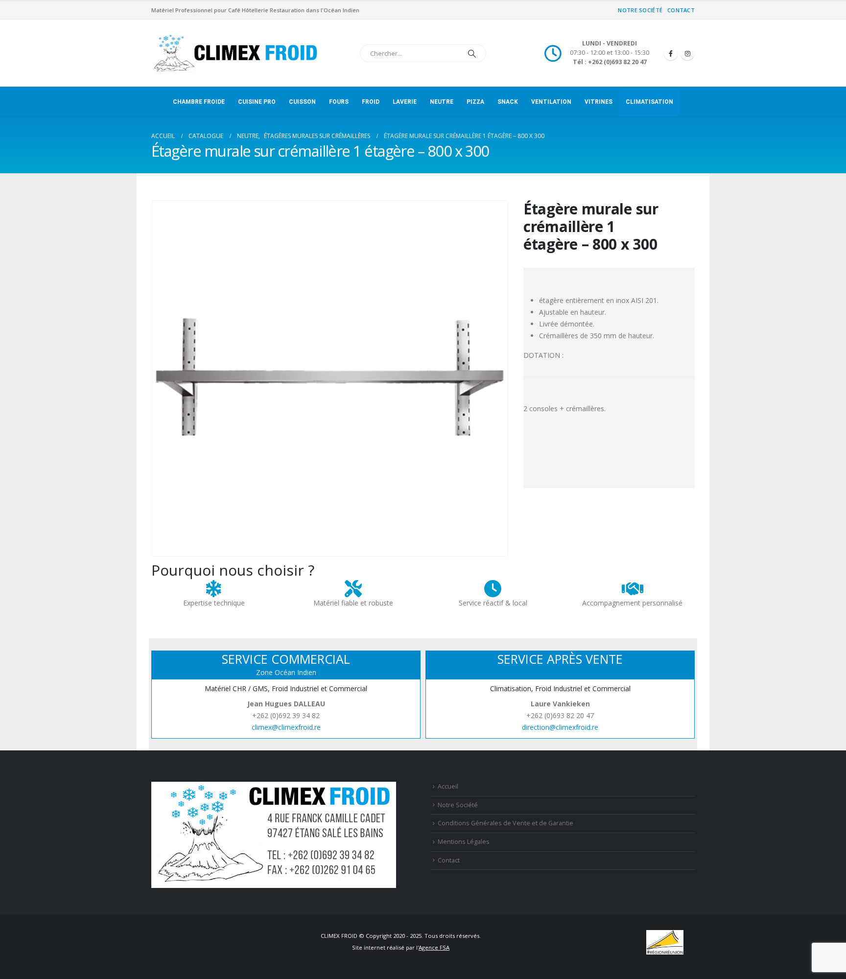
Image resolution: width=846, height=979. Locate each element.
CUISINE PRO (257, 101)
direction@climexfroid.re (560, 727)
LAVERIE (405, 101)
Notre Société (640, 10)
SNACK (507, 101)
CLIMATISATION (649, 101)
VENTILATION (551, 101)
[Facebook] (671, 53)
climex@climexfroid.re (286, 727)
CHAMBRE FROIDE (199, 101)
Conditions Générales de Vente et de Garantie (505, 823)
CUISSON (302, 101)
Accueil (448, 786)
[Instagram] (687, 53)
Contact (681, 10)
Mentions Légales (464, 842)
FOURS (339, 101)
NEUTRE (441, 101)
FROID (370, 101)
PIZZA (475, 101)
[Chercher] (472, 53)
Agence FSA (434, 947)
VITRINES (598, 101)
